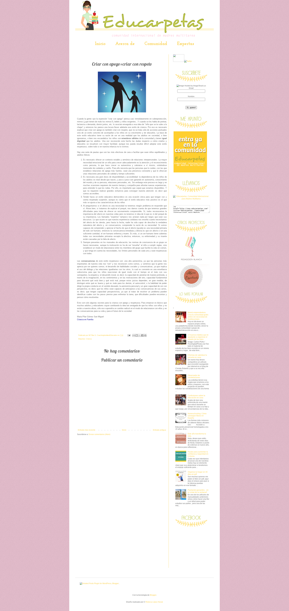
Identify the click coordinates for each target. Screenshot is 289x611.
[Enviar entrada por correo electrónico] (129, 335)
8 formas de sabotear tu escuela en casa (197, 356)
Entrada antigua (159, 430)
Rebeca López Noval (154, 602)
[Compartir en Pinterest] (145, 335)
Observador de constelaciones (194, 376)
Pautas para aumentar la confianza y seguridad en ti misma (198, 454)
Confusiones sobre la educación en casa (196, 396)
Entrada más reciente (86, 430)
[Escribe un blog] (136, 335)
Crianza (89, 339)
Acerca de (125, 44)
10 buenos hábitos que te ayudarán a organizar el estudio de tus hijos (198, 337)
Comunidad (155, 44)
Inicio (100, 44)
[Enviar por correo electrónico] (133, 335)
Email (191, 88)
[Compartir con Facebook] (142, 335)
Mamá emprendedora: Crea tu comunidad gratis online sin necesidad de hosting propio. (198, 315)
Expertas (185, 44)
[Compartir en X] (139, 335)
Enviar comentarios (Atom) (99, 434)
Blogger (153, 595)
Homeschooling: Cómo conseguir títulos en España (197, 416)
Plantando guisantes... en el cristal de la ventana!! (198, 491)
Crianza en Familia (85, 319)
